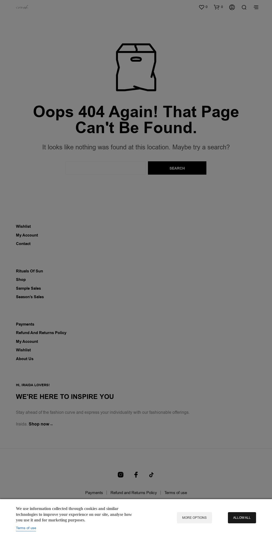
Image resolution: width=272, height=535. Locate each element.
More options (194, 518)
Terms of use (26, 528)
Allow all (242, 518)
